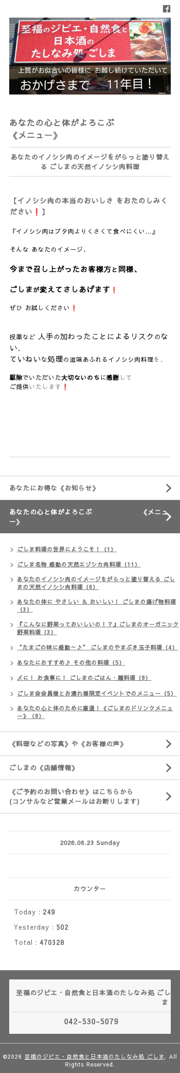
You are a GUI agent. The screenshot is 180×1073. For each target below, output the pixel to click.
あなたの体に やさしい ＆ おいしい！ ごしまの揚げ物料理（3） (96, 605)
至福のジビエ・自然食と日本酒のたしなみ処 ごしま (94, 1056)
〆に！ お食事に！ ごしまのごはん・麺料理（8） (84, 677)
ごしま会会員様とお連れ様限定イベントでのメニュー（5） (97, 693)
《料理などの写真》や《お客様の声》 (68, 743)
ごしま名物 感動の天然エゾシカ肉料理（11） (79, 564)
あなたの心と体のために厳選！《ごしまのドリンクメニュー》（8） (95, 711)
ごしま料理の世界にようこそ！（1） (67, 549)
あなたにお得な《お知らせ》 (54, 487)
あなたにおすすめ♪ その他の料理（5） (71, 662)
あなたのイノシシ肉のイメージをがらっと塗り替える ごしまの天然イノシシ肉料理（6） (96, 582)
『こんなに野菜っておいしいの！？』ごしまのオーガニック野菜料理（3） (98, 628)
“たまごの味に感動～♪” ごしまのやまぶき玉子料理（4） (97, 647)
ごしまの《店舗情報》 (43, 767)
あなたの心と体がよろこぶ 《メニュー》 (94, 516)
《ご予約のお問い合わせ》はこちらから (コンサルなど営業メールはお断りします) (92, 796)
